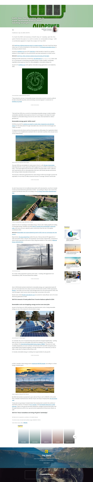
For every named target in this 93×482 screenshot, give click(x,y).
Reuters (14, 290)
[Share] (13, 30)
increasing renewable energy (47, 47)
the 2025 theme (38, 58)
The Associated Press (24, 237)
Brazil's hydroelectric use (28, 295)
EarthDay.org (21, 51)
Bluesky (25, 422)
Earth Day (32, 51)
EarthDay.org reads (17, 101)
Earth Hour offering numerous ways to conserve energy (29, 45)
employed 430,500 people (38, 363)
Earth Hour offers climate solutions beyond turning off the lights (33, 56)
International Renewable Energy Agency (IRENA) (33, 344)
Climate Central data (49, 165)
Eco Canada (33, 404)
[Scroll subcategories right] (75, 437)
